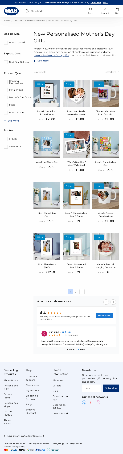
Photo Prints (11, 380)
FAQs (29, 404)
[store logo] (11, 11)
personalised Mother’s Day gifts (51, 55)
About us (58, 380)
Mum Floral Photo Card (47, 162)
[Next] (82, 291)
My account (32, 390)
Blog (55, 390)
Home (7, 20)
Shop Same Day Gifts (96, 2)
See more (43, 60)
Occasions (19, 20)
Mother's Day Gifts (36, 20)
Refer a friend (60, 413)
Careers (57, 385)
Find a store (32, 385)
